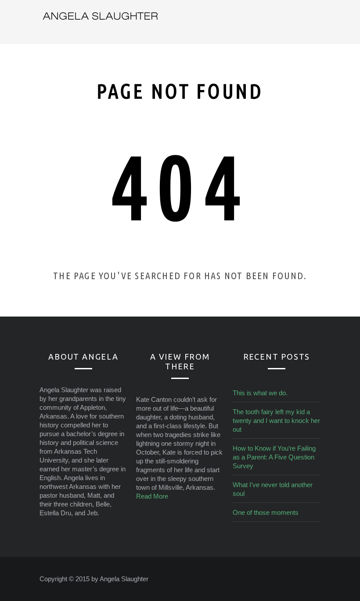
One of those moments (266, 512)
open (316, 22)
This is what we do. (260, 393)
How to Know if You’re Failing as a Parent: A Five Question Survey (274, 457)
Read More (152, 496)
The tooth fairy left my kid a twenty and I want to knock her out (276, 420)
